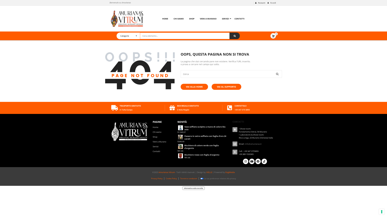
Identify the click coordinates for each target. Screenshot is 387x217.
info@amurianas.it (253, 144)
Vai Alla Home (194, 86)
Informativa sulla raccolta (193, 188)
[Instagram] (245, 161)
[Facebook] (258, 161)
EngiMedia (230, 172)
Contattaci (241, 106)
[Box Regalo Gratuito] (172, 108)
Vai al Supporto (226, 86)
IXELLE (209, 172)
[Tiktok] (264, 161)
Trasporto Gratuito (130, 106)
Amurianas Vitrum (167, 172)
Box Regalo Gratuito (188, 106)
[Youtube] (252, 161)
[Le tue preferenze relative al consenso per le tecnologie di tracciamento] (382, 212)
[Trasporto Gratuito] (114, 108)
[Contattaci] (229, 108)
